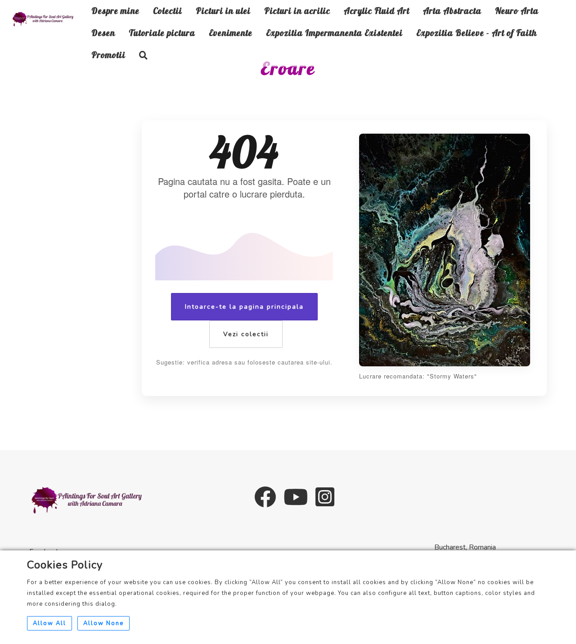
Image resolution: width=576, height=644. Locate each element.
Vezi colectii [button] (246, 334)
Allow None (103, 623)
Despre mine (115, 10)
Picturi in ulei (223, 10)
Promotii (108, 55)
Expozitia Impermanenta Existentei (334, 32)
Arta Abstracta (452, 10)
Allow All (49, 623)
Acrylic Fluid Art (377, 10)
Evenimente (230, 32)
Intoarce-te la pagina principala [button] (244, 306)
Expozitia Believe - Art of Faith (476, 32)
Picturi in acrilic (297, 10)
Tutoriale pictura (162, 32)
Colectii (167, 10)
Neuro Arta (517, 10)
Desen (103, 32)
